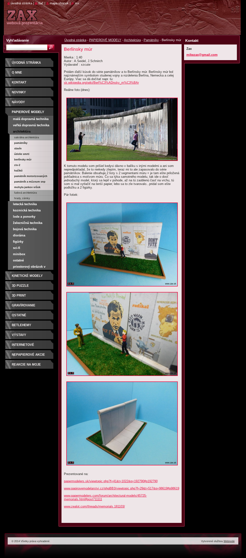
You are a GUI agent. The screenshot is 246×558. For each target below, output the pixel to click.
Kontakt (19, 82)
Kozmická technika (27, 210)
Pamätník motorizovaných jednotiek (30, 177)
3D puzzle (20, 285)
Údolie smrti (21, 153)
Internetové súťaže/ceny (23, 346)
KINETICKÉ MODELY (27, 276)
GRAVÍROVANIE (23, 305)
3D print (19, 295)
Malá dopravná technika (31, 119)
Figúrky (18, 241)
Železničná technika (27, 223)
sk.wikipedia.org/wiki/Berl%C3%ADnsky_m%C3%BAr (101, 82)
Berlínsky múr (22, 159)
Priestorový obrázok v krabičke (29, 267)
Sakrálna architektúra (26, 137)
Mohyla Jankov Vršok (27, 187)
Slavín (18, 148)
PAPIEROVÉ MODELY (105, 40)
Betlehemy (21, 325)
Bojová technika (25, 229)
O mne (17, 72)
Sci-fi (16, 248)
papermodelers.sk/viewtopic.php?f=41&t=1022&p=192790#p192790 (111, 481)
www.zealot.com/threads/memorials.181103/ (94, 506)
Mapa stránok (59, 3)
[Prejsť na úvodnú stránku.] (22, 18)
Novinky (19, 92)
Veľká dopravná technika (31, 125)
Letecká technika (25, 204)
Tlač (40, 3)
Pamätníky (151, 40)
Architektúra (132, 40)
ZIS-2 (17, 165)
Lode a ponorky (24, 216)
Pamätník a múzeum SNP (29, 181)
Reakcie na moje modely (26, 366)
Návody (18, 102)
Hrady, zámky (22, 198)
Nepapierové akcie (28, 354)
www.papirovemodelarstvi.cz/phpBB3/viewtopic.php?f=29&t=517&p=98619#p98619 (121, 488)
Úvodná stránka (75, 40)
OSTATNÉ (19, 315)
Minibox (19, 254)
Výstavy (19, 335)
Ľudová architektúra (25, 192)
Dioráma (19, 235)
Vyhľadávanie (17, 40)
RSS (77, 3)
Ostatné (18, 260)
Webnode (229, 541)
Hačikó (18, 170)
